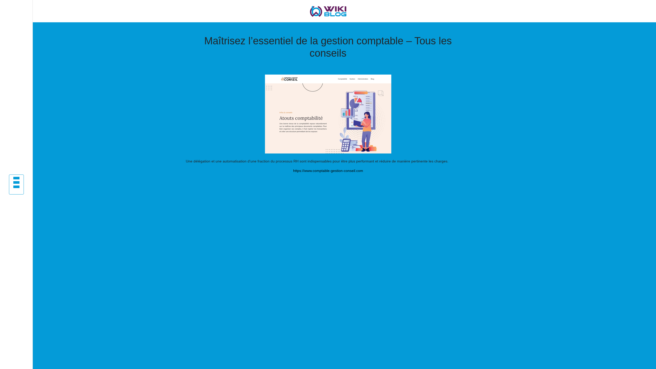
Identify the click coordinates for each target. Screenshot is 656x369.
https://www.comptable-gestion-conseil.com (328, 171)
